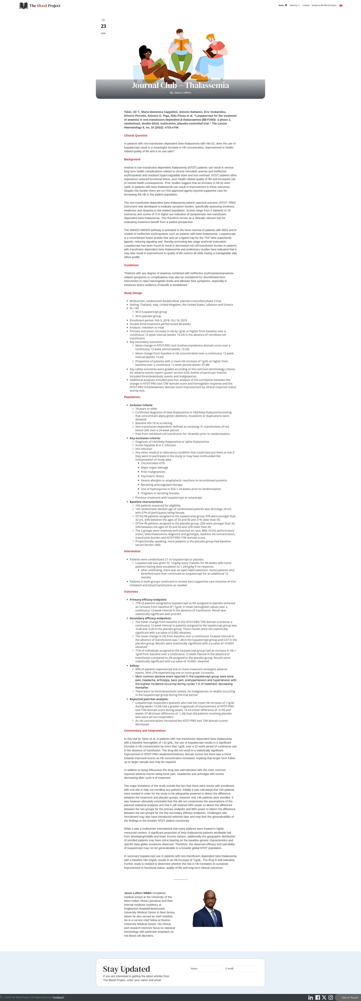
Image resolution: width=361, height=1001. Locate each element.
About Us (293, 5)
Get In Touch (350, 997)
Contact (306, 5)
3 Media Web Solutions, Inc (1, 997)
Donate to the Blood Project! (324, 5)
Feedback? (58, 997)
